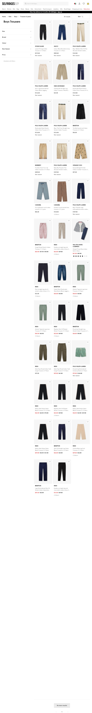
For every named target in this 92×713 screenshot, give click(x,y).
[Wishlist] (84, 3)
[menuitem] (4, 9)
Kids (10, 16)
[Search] (25, 3)
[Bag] (88, 3)
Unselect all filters (9, 61)
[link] (43, 50)
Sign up (60, 12)
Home (4, 16)
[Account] (79, 3)
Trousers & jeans (25, 16)
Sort (79, 16)
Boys (15, 16)
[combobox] (47, 4)
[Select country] (75, 3)
